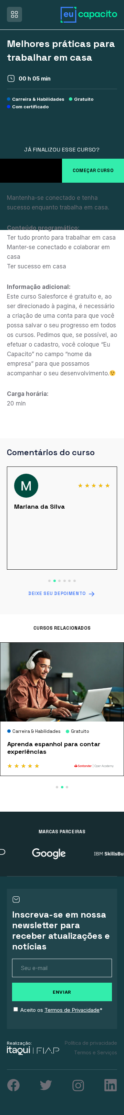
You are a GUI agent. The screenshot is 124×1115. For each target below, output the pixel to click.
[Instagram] (78, 1085)
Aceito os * (61, 1010)
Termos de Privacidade (72, 1010)
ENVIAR (62, 992)
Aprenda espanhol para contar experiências (53, 747)
